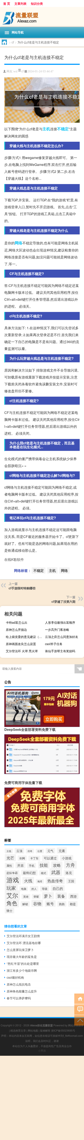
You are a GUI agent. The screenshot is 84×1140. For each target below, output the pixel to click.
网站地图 (33, 1030)
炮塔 (39, 881)
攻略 (57, 865)
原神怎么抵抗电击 (19, 984)
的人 (34, 889)
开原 (20, 865)
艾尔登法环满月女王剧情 (23, 936)
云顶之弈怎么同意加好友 (61, 636)
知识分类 (37, 3)
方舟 (70, 865)
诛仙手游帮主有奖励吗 (60, 651)
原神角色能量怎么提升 (22, 991)
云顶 (19, 851)
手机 (31, 865)
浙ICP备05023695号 (63, 1030)
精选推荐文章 (18, 1030)
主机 (46, 129)
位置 (39, 851)
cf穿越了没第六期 (63, 601)
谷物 (37, 903)
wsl (15, 71)
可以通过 (50, 858)
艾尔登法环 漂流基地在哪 (24, 943)
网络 (18, 243)
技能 (44, 865)
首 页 (6, 3)
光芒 (10, 857)
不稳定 (63, 129)
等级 (44, 889)
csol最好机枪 (15, 977)
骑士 (9, 910)
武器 (55, 872)
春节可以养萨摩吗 (19, 998)
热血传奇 (55, 880)
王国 (71, 881)
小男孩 (42, 1050)
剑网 (22, 858)
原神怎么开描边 (16, 629)
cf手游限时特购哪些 (22, 588)
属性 (9, 865)
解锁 (25, 904)
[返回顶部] (79, 1020)
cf (13, 42)
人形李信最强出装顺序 (60, 622)
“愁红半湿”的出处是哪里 (23, 963)
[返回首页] (79, 998)
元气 (50, 851)
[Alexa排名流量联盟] (42, 17)
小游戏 (67, 858)
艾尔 (12, 895)
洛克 (68, 872)
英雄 (25, 896)
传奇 (30, 851)
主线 (8, 851)
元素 (62, 850)
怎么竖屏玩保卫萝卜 (20, 950)
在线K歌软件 (14, 559)
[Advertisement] (42, 1098)
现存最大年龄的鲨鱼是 (22, 956)
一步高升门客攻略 (57, 629)
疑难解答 (45, 1030)
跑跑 (62, 904)
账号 (50, 903)
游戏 (12, 879)
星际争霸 (12, 873)
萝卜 (48, 896)
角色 (11, 903)
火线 (28, 880)
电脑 (23, 888)
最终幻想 (29, 872)
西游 (73, 896)
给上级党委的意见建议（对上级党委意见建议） (25, 636)
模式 (43, 873)
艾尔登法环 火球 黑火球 (22, 651)
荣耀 (36, 896)
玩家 (11, 887)
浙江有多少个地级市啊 (22, 970)
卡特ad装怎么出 (16, 622)
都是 (73, 904)
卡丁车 (34, 858)
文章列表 (20, 3)
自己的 (58, 888)
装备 (61, 896)
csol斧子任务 (53, 644)
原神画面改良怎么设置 (21, 644)
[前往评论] (79, 1009)
